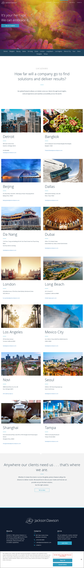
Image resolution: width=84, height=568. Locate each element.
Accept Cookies (63, 564)
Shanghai (39, 54)
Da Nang (30, 51)
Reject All (62, 560)
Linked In (38, 545)
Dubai (36, 51)
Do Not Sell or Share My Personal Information (62, 555)
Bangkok (12, 51)
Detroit (6, 51)
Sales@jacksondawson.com (9, 152)
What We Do (56, 2)
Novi (74, 51)
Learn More (65, 543)
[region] (42, 559)
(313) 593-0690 (40, 540)
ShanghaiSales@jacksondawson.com (12, 443)
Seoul (79, 51)
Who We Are (48, 2)
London (42, 51)
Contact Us (79, 2)
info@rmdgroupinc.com (51, 298)
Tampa (46, 54)
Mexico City (67, 51)
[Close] (81, 559)
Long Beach (49, 51)
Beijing (18, 51)
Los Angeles (58, 51)
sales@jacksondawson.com (43, 542)
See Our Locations (10, 25)
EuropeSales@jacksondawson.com (11, 298)
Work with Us (72, 2)
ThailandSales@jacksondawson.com (53, 150)
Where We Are (64, 2)
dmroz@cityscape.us (8, 393)
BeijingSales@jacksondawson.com (11, 200)
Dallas (24, 51)
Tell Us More (42, 490)
